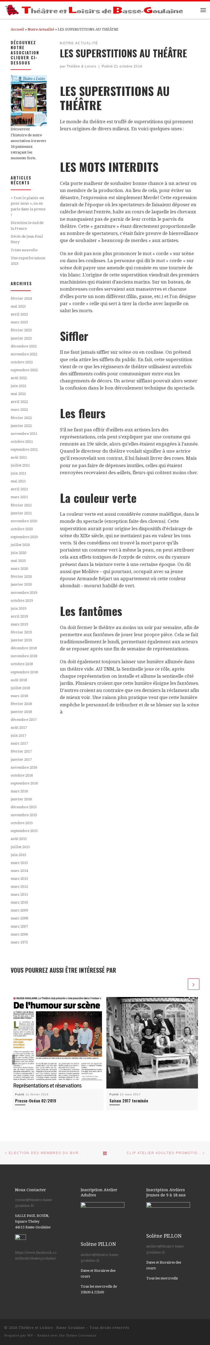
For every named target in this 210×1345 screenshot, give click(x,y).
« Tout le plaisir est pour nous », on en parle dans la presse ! (28, 206)
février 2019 (21, 632)
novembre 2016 (24, 767)
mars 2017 (19, 743)
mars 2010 (19, 902)
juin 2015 (18, 855)
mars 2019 (19, 624)
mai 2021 (18, 481)
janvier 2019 (21, 640)
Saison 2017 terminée (128, 1101)
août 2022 (19, 378)
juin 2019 (18, 608)
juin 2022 (18, 386)
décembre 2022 (24, 346)
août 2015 (19, 839)
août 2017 (19, 727)
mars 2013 (19, 879)
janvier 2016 (21, 799)
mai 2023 (18, 306)
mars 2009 (19, 910)
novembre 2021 (24, 434)
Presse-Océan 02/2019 (35, 1101)
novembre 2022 (24, 354)
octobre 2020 (22, 529)
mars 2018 (19, 696)
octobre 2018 (22, 664)
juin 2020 (18, 553)
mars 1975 (19, 942)
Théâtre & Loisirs (82, 66)
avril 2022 (19, 402)
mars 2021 (19, 497)
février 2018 (21, 704)
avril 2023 (19, 314)
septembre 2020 (24, 537)
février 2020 (21, 576)
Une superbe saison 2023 (28, 261)
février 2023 (21, 330)
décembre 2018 (24, 648)
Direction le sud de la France (27, 226)
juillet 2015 (20, 847)
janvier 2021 (21, 513)
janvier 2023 (21, 338)
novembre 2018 (24, 656)
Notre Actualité (41, 29)
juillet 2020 (20, 545)
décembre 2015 (24, 807)
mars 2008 (19, 918)
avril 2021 (19, 489)
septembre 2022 (24, 370)
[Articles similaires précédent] (181, 984)
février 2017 (21, 751)
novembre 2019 (24, 593)
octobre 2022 (22, 362)
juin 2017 (18, 735)
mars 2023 (19, 322)
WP (30, 1335)
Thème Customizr (81, 1335)
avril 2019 (19, 616)
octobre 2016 (22, 775)
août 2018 (19, 680)
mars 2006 (19, 934)
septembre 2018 (24, 672)
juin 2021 (18, 473)
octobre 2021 (22, 442)
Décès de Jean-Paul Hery (27, 239)
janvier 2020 (21, 584)
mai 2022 (18, 394)
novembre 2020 (24, 521)
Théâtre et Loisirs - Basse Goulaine (52, 1328)
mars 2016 (19, 791)
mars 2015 (19, 863)
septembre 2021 (24, 449)
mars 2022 (19, 410)
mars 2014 (19, 871)
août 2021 (19, 457)
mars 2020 (19, 569)
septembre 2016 (24, 783)
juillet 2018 (20, 688)
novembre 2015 (24, 815)
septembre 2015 (24, 831)
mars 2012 (19, 886)
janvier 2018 (21, 712)
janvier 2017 (21, 759)
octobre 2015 (22, 823)
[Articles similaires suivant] (193, 984)
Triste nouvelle (24, 250)
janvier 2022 (21, 426)
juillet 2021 (20, 465)
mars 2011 (19, 894)
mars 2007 (19, 926)
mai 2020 (18, 561)
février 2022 (21, 418)
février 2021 (21, 505)
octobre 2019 (22, 600)
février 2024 (21, 298)
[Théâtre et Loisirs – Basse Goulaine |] (94, 9)
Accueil (17, 29)
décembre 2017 (24, 720)
